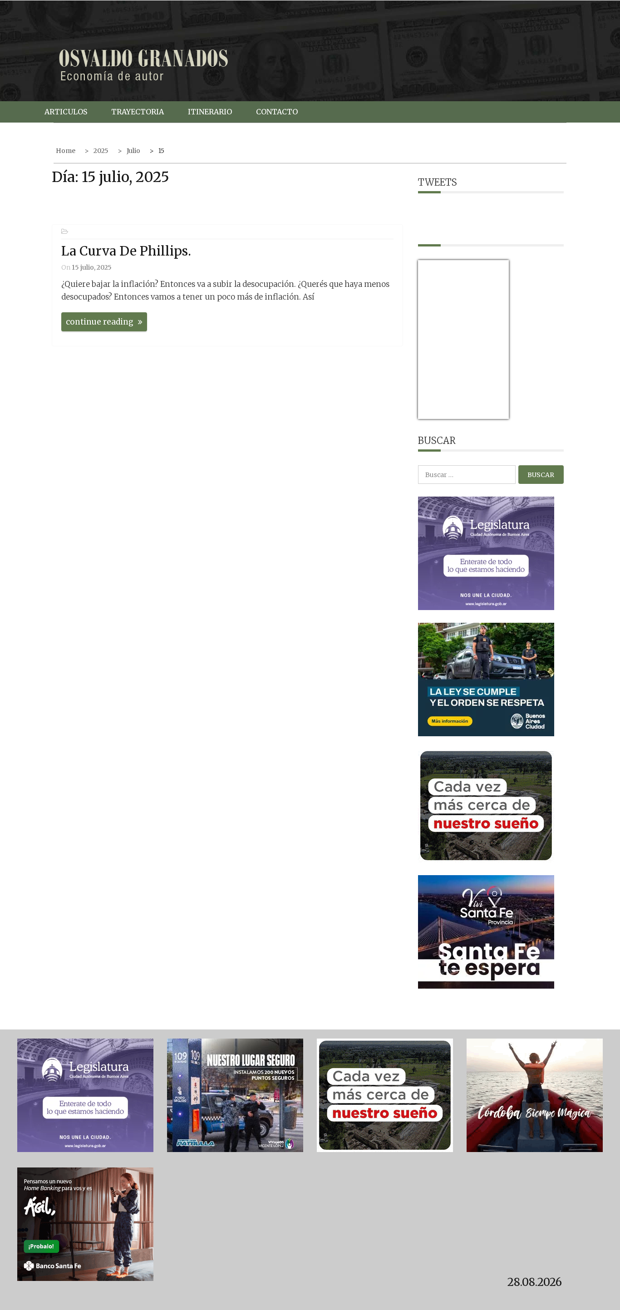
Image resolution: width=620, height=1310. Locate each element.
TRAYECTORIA (137, 111)
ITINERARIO (210, 111)
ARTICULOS (65, 111)
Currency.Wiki (484, 413)
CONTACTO (277, 111)
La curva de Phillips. (126, 251)
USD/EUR (438, 413)
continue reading (99, 322)
